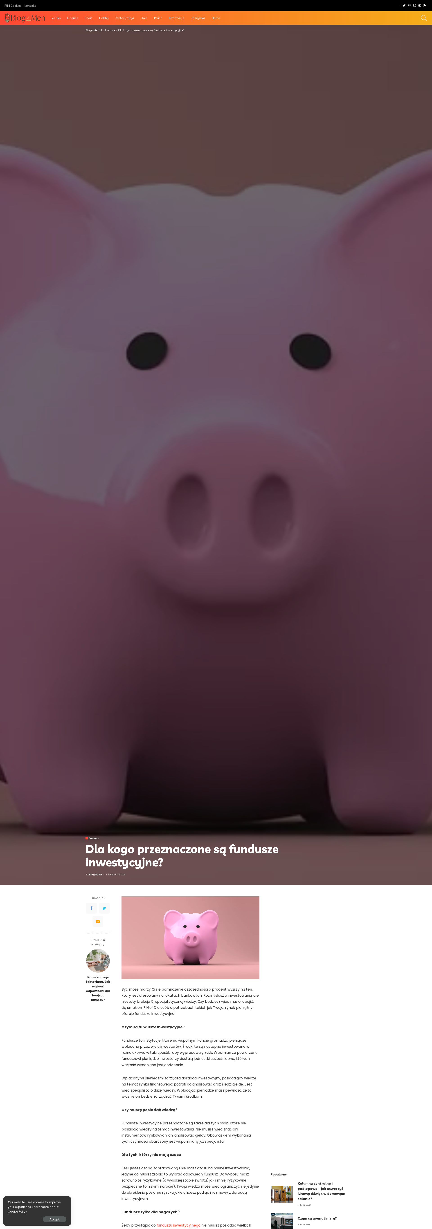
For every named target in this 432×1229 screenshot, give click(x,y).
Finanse (94, 838)
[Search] (424, 18)
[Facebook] (399, 5)
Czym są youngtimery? (317, 1218)
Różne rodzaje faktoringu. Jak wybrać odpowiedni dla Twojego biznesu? (98, 988)
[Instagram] (414, 5)
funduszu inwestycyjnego (178, 1225)
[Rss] (425, 5)
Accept (55, 1219)
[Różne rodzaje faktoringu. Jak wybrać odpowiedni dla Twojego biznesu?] (98, 961)
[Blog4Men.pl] (24, 17)
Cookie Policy (17, 1211)
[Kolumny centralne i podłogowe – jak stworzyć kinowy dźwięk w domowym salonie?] (282, 1194)
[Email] (97, 921)
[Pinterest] (409, 5)
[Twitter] (404, 5)
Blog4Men (95, 874)
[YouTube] (419, 5)
